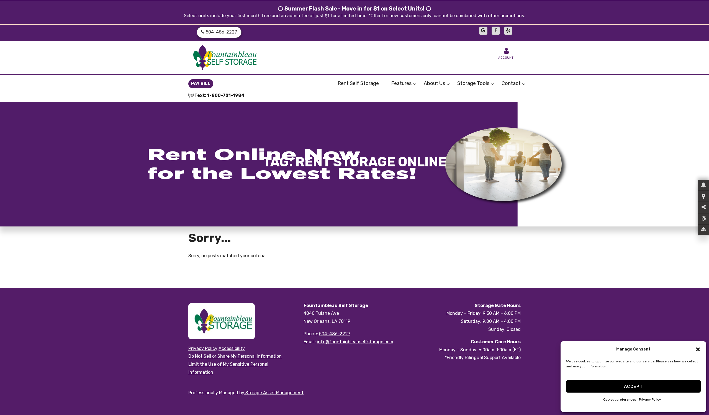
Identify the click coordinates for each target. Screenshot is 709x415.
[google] (483, 31)
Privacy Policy (650, 399)
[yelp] (508, 31)
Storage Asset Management (274, 392)
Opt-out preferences (619, 399)
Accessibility (232, 348)
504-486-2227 (334, 333)
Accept (633, 386)
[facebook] (496, 31)
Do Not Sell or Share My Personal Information (235, 356)
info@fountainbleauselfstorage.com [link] (355, 341)
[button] (698, 349)
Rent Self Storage (358, 83)
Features (401, 83)
